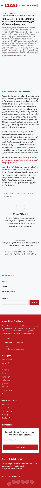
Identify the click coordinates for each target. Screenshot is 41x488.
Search (5, 298)
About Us (5, 281)
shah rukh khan (28, 193)
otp (18, 193)
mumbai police (8, 193)
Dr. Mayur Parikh (10, 56)
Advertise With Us (8, 292)
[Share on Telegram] (26, 85)
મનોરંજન (13, 13)
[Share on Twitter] (16, 85)
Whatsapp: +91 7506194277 (14, 343)
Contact (5, 286)
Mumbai (26, 92)
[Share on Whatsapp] (21, 85)
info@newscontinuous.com (14, 349)
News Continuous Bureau (12, 92)
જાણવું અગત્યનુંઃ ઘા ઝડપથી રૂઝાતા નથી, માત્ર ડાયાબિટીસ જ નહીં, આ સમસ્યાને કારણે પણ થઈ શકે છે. (20, 160)
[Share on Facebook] (11, 85)
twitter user (8, 197)
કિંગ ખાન (18, 197)
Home (4, 13)
